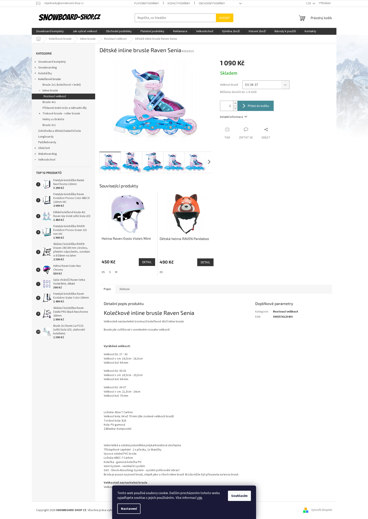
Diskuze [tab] (125, 289)
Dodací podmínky (179, 3)
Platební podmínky (146, 3)
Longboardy (46, 137)
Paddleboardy (47, 142)
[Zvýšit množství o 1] (235, 103)
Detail (147, 262)
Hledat (224, 18)
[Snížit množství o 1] (235, 108)
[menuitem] (50, 31)
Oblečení (44, 148)
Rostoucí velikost (55, 96)
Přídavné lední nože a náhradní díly (65, 108)
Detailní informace (231, 117)
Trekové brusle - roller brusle (61, 113)
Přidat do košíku (258, 106)
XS (103, 272)
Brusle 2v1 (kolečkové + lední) (62, 85)
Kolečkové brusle (49, 79)
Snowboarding (47, 67)
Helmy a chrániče (53, 119)
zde (199, 497)
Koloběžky (45, 73)
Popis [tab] (107, 289)
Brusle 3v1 (49, 125)
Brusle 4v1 (49, 102)
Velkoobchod (46, 160)
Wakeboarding (47, 154)
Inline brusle (50, 90)
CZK (309, 3)
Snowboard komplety (52, 62)
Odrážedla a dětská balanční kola (59, 131)
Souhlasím (239, 495)
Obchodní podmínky (212, 3)
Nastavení (129, 508)
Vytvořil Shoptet (321, 510)
